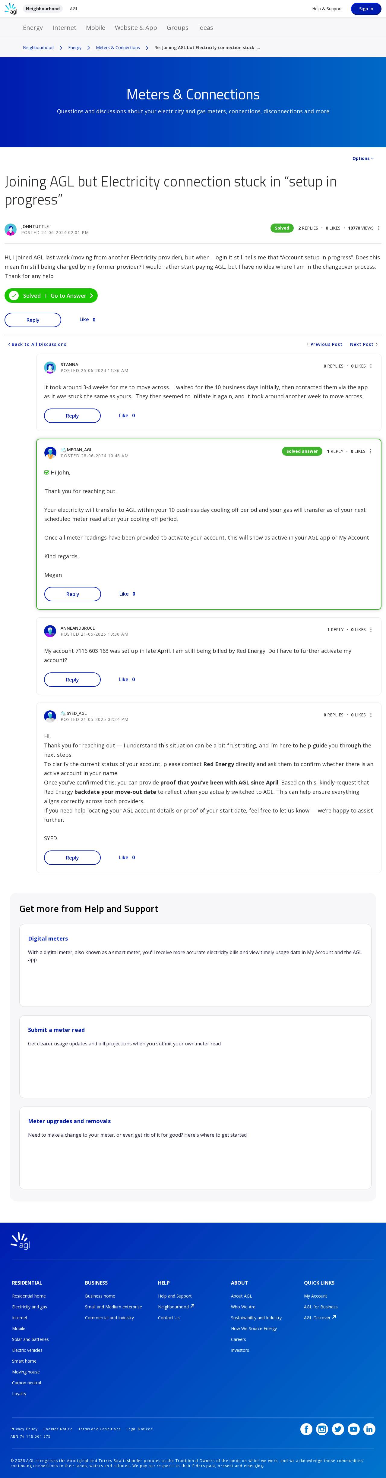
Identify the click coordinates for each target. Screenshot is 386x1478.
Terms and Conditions (99, 1429)
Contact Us (169, 1317)
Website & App (136, 27)
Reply (33, 320)
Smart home (24, 1361)
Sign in (366, 8)
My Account (315, 1296)
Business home (100, 1296)
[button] (379, 228)
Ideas (205, 27)
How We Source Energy (254, 1328)
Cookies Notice (58, 1429)
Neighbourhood (43, 8)
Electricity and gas (29, 1307)
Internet (64, 27)
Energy (33, 27)
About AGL (241, 1296)
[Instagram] (322, 1429)
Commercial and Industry (109, 1317)
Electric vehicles (27, 1350)
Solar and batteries (30, 1339)
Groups (177, 27)
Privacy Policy (24, 1429)
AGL (74, 8)
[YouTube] (354, 1429)
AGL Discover (317, 1317)
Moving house (26, 1372)
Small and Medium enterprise (113, 1307)
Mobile (95, 27)
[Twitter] (338, 1429)
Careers (238, 1339)
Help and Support (175, 1296)
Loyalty (19, 1393)
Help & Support (327, 8)
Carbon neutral (26, 1383)
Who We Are (243, 1307)
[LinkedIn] (369, 1429)
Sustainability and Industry (256, 1317)
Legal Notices (139, 1429)
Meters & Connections (118, 47)
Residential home (29, 1296)
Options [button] (361, 158)
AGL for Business (321, 1307)
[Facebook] (306, 1429)
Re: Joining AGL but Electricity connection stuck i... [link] (207, 47)
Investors (240, 1350)
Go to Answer (68, 295)
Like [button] (84, 319)
